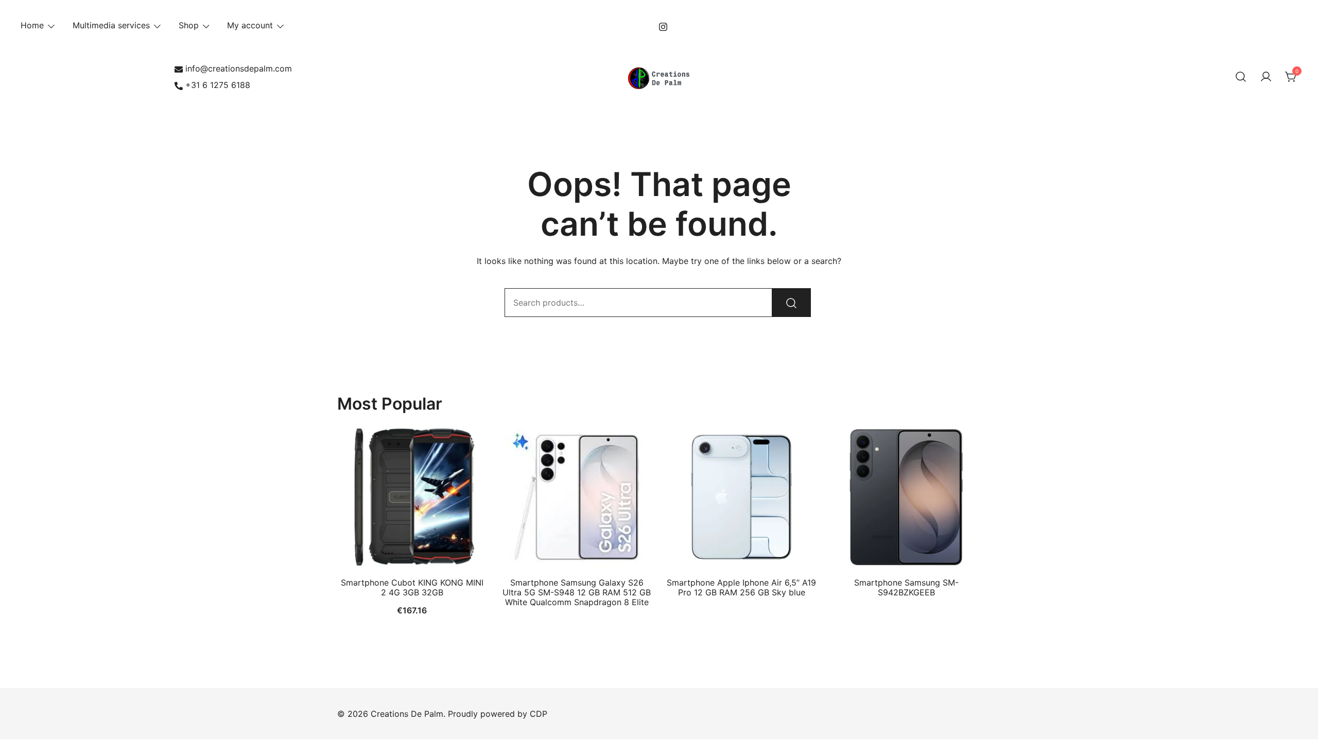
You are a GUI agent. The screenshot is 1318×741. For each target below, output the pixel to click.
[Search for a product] (1241, 77)
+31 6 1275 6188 (217, 85)
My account (250, 25)
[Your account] (1266, 77)
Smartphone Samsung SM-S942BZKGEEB (906, 587)
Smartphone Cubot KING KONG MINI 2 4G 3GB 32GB (412, 587)
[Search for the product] (791, 302)
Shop (189, 25)
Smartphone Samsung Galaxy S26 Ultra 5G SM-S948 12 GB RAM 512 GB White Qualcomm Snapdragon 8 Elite (576, 592)
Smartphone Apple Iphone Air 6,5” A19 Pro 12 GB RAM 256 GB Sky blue (741, 587)
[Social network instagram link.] (663, 25)
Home (32, 25)
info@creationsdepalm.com (238, 68)
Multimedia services (111, 25)
